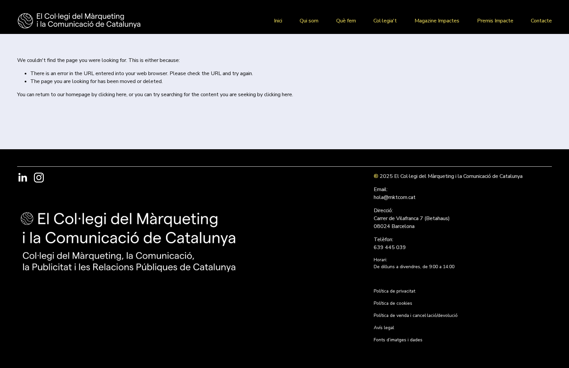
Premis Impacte (495, 20)
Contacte (541, 20)
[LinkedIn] (22, 177)
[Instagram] (39, 177)
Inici (278, 20)
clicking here (112, 94)
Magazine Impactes (437, 20)
